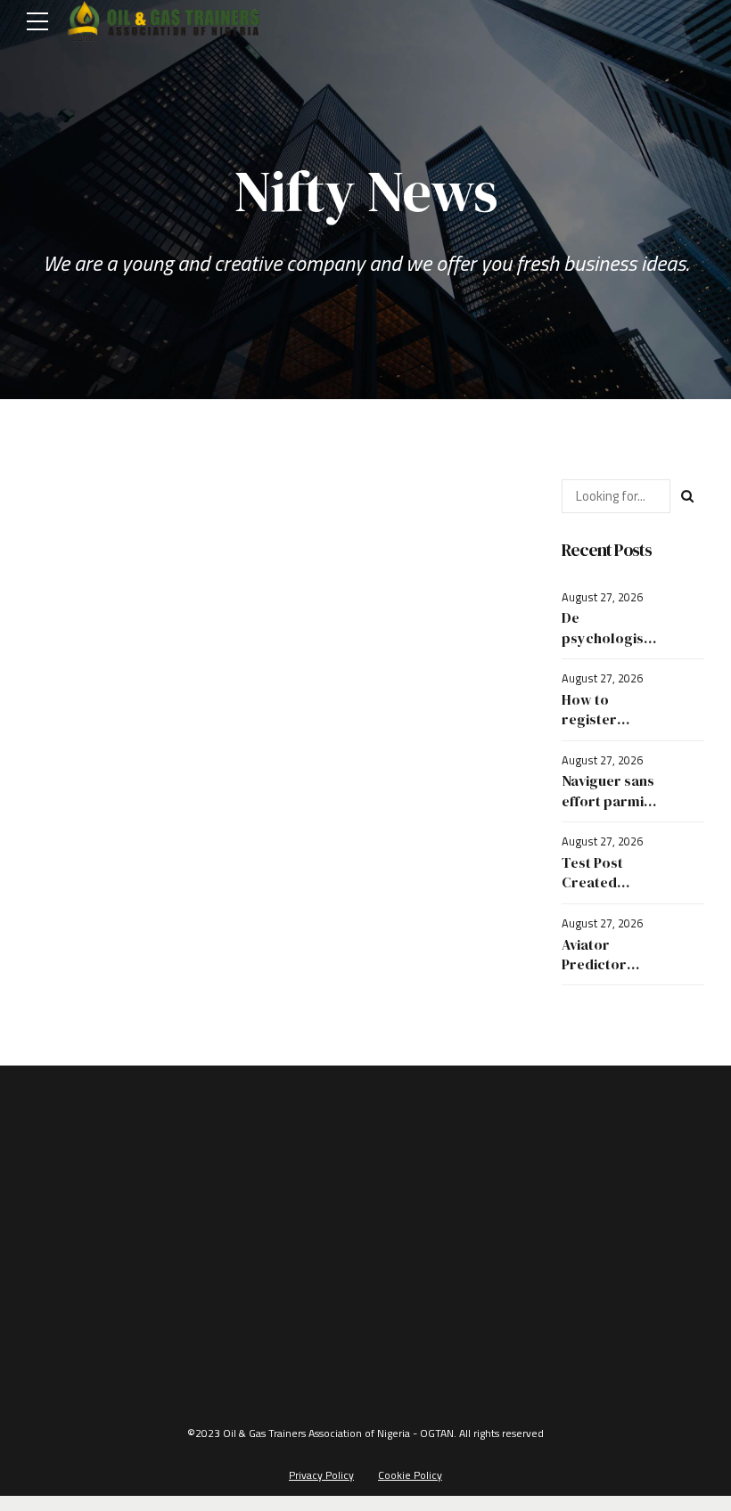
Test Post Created (592, 872)
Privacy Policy (321, 1474)
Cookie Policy (410, 1474)
